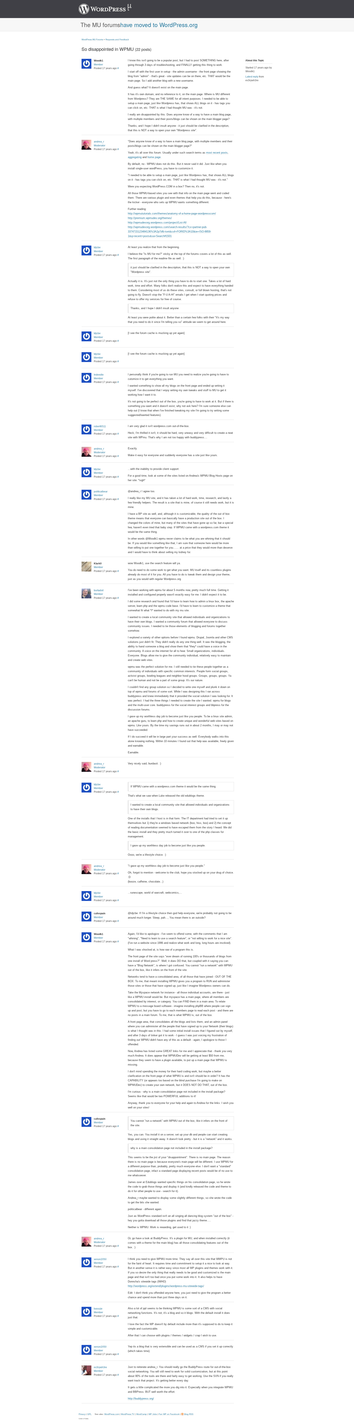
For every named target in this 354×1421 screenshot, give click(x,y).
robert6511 (100, 426)
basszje (98, 1308)
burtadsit (98, 590)
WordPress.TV (127, 1414)
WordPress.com (111, 1414)
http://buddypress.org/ (141, 1398)
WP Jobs (153, 1414)
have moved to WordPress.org (159, 24)
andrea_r (99, 141)
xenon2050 (100, 1259)
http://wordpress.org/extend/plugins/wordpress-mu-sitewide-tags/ (166, 1286)
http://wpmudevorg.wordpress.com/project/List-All (157, 222)
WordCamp (141, 1414)
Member (98, 64)
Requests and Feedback (117, 39)
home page (154, 157)
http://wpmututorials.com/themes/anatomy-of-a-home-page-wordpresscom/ (172, 213)
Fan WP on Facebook (169, 1414)
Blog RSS (188, 1414)
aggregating (135, 157)
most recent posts (217, 152)
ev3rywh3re (100, 1367)
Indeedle (99, 374)
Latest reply (251, 76)
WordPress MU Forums (92, 39)
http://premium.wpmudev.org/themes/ (150, 218)
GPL (89, 1414)
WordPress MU (109, 9)
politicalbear (101, 491)
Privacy (82, 1414)
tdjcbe (97, 247)
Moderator (99, 145)
